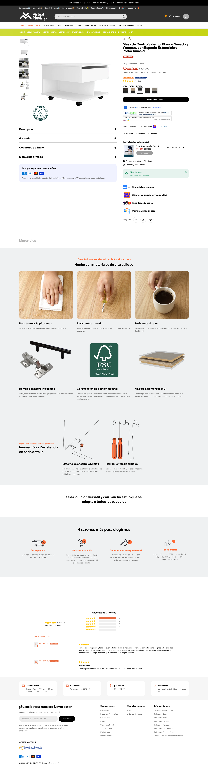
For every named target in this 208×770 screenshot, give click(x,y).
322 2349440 (84, 689)
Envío (141, 72)
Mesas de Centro (50, 32)
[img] (84, 645)
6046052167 (119, 689)
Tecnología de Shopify (50, 763)
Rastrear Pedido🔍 (97, 8)
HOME (21, 32)
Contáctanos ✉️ (24, 8)
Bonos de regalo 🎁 (133, 8)
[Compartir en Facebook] (136, 220)
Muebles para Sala (33, 32)
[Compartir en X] (143, 220)
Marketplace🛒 (111, 8)
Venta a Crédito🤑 (83, 8)
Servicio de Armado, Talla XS (147, 146)
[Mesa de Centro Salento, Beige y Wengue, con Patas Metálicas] (133, 91)
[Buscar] (123, 16)
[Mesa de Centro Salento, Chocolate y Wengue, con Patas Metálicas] (126, 91)
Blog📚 (121, 8)
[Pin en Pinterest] (150, 220)
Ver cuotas (163, 126)
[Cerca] (186, 172)
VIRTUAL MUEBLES (33, 763)
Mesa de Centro (137, 64)
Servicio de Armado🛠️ (52, 8)
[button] (128, 81)
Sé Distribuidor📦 (68, 8)
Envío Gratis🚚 (37, 8)
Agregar (144, 153)
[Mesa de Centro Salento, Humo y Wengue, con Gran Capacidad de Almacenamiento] (155, 91)
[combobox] (91, 16)
